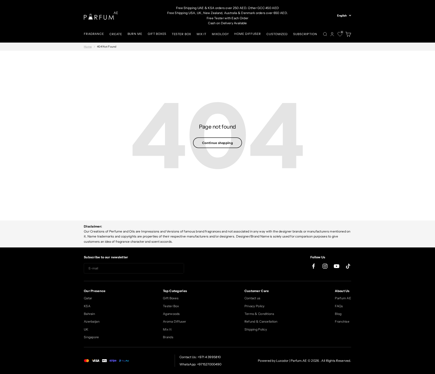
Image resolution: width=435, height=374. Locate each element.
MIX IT (201, 34)
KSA (87, 306)
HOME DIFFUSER (247, 34)
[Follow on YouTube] (337, 266)
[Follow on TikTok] (348, 266)
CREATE (115, 34)
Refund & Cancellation (261, 321)
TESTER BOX (181, 34)
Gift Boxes (171, 298)
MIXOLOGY (220, 34)
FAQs (339, 306)
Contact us (252, 298)
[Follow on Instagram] (325, 266)
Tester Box (171, 306)
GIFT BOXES (157, 34)
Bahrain (89, 314)
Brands (168, 337)
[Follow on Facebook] (313, 266)
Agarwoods (171, 314)
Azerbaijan (91, 321)
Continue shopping (217, 143)
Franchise (342, 321)
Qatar (88, 298)
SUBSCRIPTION (305, 34)
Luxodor (282, 361)
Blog (338, 314)
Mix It (167, 329)
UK (86, 329)
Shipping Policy (255, 329)
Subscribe (200, 268)
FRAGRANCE (94, 34)
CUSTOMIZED (277, 34)
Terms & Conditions (259, 314)
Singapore (91, 337)
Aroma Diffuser (174, 321)
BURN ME (135, 34)
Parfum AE (343, 298)
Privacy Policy (254, 306)
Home (88, 46)
